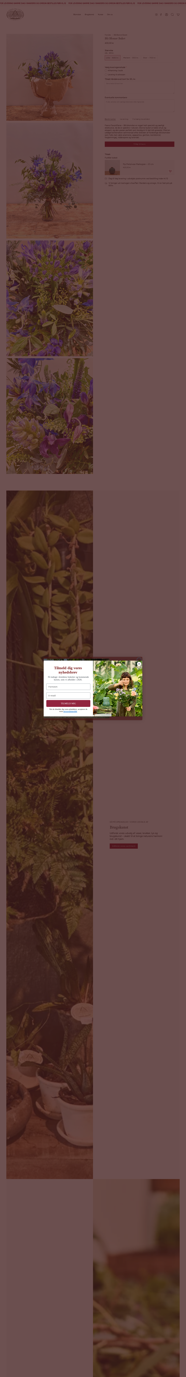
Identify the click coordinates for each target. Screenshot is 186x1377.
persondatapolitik (70, 711)
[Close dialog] (139, 664)
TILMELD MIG (68, 703)
